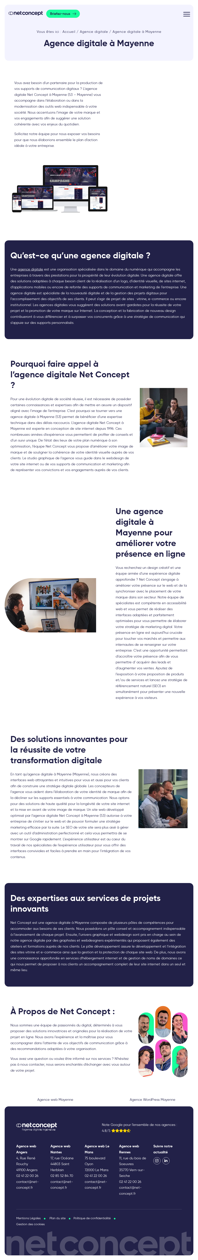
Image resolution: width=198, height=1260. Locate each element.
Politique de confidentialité (92, 1218)
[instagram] (156, 1160)
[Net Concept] (26, 13)
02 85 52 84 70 (61, 1176)
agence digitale (30, 269)
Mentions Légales (28, 1218)
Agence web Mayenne (55, 1100)
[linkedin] (166, 1160)
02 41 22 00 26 (27, 1176)
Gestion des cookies (30, 1224)
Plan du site (58, 1218)
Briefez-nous (60, 14)
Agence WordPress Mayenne (152, 1100)
